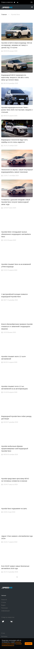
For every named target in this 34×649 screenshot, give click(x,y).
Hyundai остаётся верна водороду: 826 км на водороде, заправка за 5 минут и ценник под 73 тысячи (16, 45)
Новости (4, 599)
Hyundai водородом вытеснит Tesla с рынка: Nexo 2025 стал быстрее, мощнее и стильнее (17, 110)
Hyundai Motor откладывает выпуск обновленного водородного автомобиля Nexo (16, 234)
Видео (3, 605)
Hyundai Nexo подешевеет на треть (14, 508)
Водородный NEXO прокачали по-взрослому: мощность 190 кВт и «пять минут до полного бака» (15, 77)
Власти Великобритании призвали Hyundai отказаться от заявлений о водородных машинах (17, 326)
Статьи (3, 602)
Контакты (4, 636)
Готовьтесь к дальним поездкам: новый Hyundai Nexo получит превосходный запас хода (15, 202)
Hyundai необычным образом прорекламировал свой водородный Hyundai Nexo (14, 448)
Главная (4, 14)
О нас (3, 633)
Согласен (28, 643)
